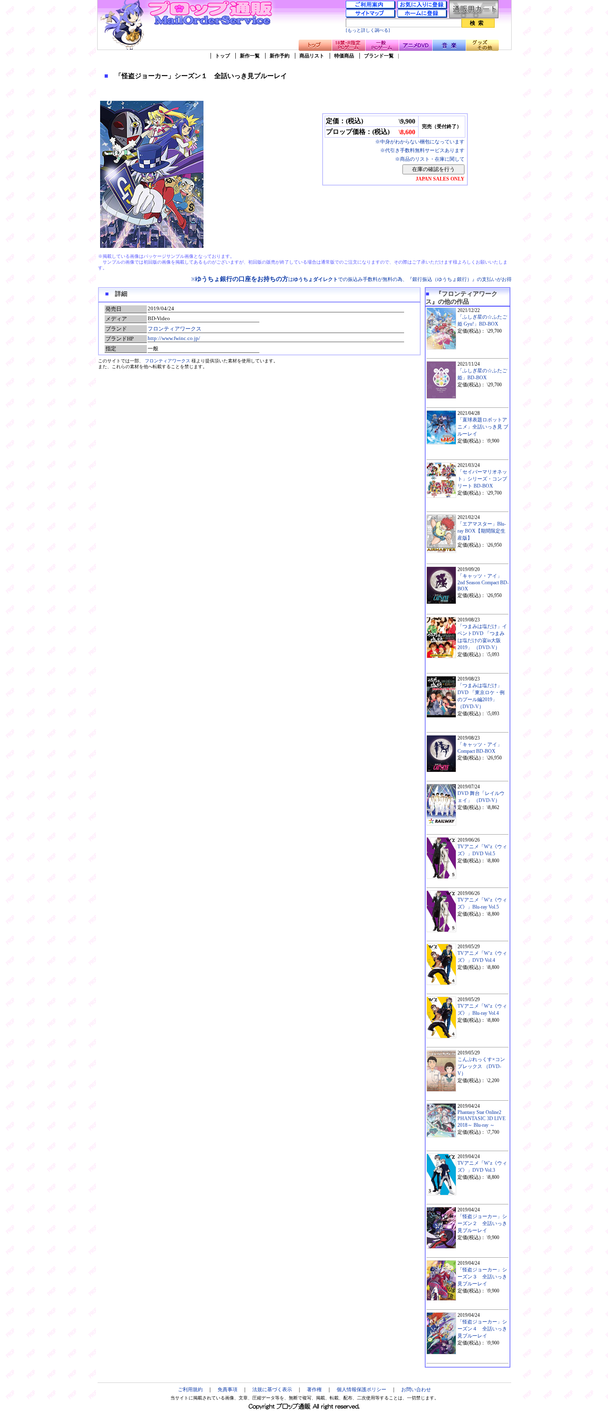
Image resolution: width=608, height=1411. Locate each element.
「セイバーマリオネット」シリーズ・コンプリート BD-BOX (482, 479)
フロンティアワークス (174, 329)
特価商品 (344, 56)
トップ (222, 56)
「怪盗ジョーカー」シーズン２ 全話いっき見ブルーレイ (482, 1223)
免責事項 (227, 1389)
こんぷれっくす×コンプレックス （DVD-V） (481, 1066)
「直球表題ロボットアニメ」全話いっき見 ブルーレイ (482, 427)
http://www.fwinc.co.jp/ (174, 338)
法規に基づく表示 (272, 1389)
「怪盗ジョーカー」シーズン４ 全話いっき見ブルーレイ (482, 1329)
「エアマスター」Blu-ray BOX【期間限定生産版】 (481, 531)
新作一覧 (250, 56)
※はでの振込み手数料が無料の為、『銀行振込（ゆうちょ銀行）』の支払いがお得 (351, 279)
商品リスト (311, 56)
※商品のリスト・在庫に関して (429, 159)
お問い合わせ (416, 1389)
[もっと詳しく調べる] (368, 30)
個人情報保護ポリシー (361, 1389)
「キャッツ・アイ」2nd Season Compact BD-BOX (483, 582)
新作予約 (280, 56)
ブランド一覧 (379, 56)
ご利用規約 (190, 1389)
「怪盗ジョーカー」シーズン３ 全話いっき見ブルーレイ (482, 1277)
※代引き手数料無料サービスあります (422, 150)
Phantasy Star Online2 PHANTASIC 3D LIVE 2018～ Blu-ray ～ (481, 1118)
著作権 (314, 1389)
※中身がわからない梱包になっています (419, 142)
